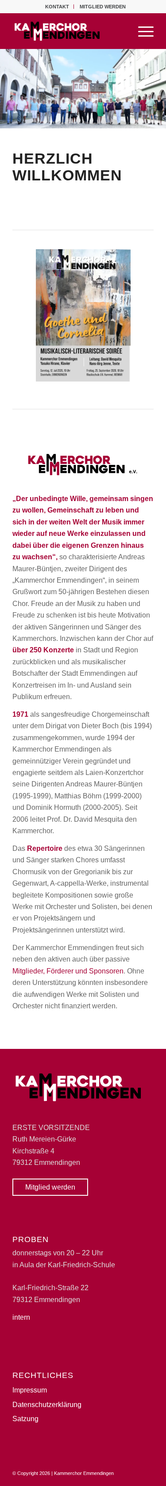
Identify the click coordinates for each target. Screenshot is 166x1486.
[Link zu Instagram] (147, 1472)
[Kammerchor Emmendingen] (68, 31)
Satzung (25, 1418)
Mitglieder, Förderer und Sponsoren (68, 971)
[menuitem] (57, 6)
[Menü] (141, 31)
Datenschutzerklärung (46, 1404)
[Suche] (120, 31)
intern (21, 1317)
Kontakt (57, 6)
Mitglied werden (103, 6)
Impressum (29, 1390)
